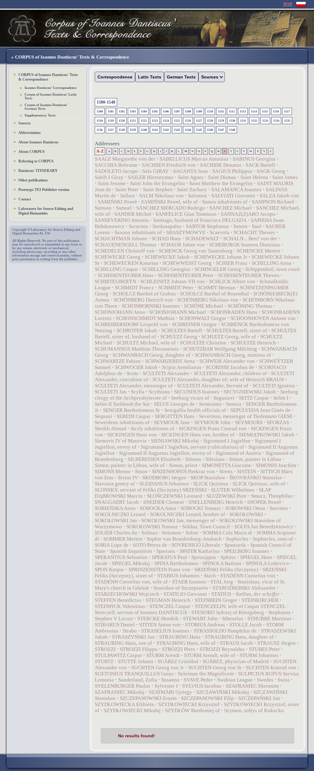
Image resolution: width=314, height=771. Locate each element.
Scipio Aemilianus (181, 367)
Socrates (279, 508)
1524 (166, 120)
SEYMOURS (248, 422)
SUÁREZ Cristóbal (178, 661)
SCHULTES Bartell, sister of (236, 330)
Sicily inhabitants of (152, 428)
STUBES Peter (264, 649)
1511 (221, 111)
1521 (133, 120)
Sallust (127, 196)
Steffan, (258, 594)
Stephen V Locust (114, 618)
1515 (265, 111)
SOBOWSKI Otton (245, 508)
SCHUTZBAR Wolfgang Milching (220, 349)
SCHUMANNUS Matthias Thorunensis (137, 349)
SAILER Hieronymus (151, 177)
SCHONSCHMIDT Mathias (145, 318)
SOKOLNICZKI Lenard (120, 514)
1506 (166, 111)
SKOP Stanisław (208, 477)
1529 (221, 120)
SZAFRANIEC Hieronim (252, 686)
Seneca (233, 404)
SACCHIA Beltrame (116, 165)
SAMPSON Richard (273, 202)
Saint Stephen (158, 189)
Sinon (141, 471)
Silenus (193, 459)
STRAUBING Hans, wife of (186, 643)
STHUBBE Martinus (269, 618)
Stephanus (279, 612)
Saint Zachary (192, 189)
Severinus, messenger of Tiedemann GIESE (246, 416)
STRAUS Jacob (236, 643)
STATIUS (221, 594)
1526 (188, 120)
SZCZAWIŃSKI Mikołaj (222, 692)
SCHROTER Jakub (137, 330)
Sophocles (237, 539)
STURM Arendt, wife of (209, 655)
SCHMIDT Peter (175, 288)
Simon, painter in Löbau (255, 459)
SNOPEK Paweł (264, 502)
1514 (254, 111)
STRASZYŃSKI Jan (133, 637)
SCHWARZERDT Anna (170, 361)
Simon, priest (183, 465)
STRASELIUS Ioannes (165, 631)
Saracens (138, 226)
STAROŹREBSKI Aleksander (244, 588)
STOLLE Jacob (245, 625)
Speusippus (203, 557)
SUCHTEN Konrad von (271, 667)
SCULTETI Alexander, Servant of (212, 386)
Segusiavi (224, 398)
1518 (100, 120)
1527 (199, 120)
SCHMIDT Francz (134, 288)
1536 (100, 129)
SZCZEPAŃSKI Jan (259, 698)
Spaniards (235, 545)
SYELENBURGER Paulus (122, 686)
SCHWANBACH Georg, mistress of (233, 355)
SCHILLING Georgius (166, 269)
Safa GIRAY (155, 171)
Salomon (197, 196)
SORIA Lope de (111, 545)
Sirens (226, 471)
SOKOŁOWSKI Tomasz (152, 527)
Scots (132, 373)
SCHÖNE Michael (203, 306)
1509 (199, 111)
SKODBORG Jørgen (164, 477)
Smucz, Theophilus (272, 496)
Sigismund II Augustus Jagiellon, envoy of (165, 453)
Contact (24, 199)
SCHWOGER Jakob (136, 367)
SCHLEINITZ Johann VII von (172, 281)
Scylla (137, 392)
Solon (192, 533)
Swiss (284, 680)
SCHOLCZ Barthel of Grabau (144, 294)
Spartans (165, 551)
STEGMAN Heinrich (168, 600)
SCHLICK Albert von (232, 281)
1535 (287, 120)
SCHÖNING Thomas (250, 306)
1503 (133, 111)
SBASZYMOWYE (185, 232)
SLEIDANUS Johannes (164, 484)
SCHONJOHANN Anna (120, 312)
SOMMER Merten (122, 539)
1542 (166, 129)
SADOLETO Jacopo (116, 171)
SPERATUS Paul (169, 557)
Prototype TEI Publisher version (43, 190)
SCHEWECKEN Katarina (131, 263)
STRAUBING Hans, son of (123, 643)
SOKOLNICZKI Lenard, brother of (187, 514)
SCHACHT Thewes (254, 232)
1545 (199, 129)
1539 (133, 129)
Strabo (130, 631)
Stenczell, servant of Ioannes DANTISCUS (141, 612)
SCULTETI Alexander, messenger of (134, 386)
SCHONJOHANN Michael (177, 312)
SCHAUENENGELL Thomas (125, 245)
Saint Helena (254, 177)
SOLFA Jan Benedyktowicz (263, 527)
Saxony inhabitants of (138, 232)
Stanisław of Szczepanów (180, 588)
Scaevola (219, 232)
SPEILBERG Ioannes (246, 551)
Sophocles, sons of (273, 539)
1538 (122, 129)
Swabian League (235, 680)
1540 (144, 129)
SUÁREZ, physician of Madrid (236, 661)
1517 (287, 111)
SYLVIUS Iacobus (201, 686)
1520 (122, 120)
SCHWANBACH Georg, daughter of (151, 355)
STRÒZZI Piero (178, 649)
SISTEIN (246, 471)
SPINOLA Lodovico (267, 563)
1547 (221, 129)
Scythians (159, 392)
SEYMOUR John (212, 422)
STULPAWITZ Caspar (118, 655)
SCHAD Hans (166, 238)
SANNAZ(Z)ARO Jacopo (248, 214)
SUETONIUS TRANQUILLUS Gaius (134, 674)
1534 (276, 120)
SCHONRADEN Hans (233, 312)
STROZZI (105, 649)
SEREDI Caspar (134, 416)
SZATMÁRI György (170, 692)
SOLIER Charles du (116, 533)
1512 (232, 111)
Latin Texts (149, 76)
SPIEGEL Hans (256, 557)
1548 (232, 129)
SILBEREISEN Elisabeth (154, 459)
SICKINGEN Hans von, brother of (198, 435)
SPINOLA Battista (221, 563)
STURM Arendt (163, 655)
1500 (100, 111)
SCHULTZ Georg (178, 337)
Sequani (103, 416)
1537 (111, 129)
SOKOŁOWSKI (246, 514)
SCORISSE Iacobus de (230, 367)
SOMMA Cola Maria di (227, 533)
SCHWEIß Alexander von (227, 361)
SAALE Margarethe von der (125, 159)
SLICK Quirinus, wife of (258, 484)
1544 (188, 129)
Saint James (285, 177)
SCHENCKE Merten (258, 251)
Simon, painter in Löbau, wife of (130, 465)
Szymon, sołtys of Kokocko (254, 710)
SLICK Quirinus (210, 484)
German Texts (181, 76)
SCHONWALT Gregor (202, 318)
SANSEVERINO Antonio (122, 220)
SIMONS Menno (113, 471)
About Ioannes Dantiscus (38, 142)
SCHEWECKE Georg (117, 257)
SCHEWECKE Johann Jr (220, 257)
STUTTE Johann (135, 661)
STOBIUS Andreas (205, 625)
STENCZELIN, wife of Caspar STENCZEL (240, 606)
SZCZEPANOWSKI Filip (207, 698)
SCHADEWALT (202, 238)
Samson (103, 208)
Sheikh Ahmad (110, 428)
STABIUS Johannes (178, 576)
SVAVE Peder (198, 680)
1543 (177, 129)
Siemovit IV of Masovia (121, 441)
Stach (210, 576)
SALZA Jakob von (279, 196)
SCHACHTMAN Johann (121, 238)
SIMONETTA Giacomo (226, 465)
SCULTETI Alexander (166, 373)
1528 (210, 120)
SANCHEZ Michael (230, 208)
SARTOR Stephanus (207, 226)
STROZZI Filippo (139, 649)
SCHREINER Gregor (194, 324)
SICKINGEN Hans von (132, 435)
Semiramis (210, 404)
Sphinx (228, 557)
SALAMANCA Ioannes (236, 189)
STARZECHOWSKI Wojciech (127, 594)
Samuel (124, 208)
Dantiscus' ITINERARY (38, 171)
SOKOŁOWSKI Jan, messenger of (178, 520)
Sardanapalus (167, 226)
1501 (111, 111)
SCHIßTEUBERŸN (115, 281)
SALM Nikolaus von (161, 196)
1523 (155, 120)
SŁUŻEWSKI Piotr (226, 496)
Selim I (281, 398)
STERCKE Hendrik (158, 618)
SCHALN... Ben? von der (250, 238)
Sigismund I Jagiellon (227, 441)
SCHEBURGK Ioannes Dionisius (244, 245)
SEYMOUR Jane (172, 422)
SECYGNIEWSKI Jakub (250, 392)
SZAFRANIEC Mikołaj (119, 692)
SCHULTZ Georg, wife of (228, 337)
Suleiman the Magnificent (206, 674)
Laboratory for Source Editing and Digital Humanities (45, 211)
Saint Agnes (191, 177)
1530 (232, 120)
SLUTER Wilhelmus (233, 490)
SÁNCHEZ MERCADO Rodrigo (170, 208)
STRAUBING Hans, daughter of (239, 637)
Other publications (33, 180)
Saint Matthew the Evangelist (221, 183)
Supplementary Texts (40, 115)
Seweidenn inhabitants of (122, 422)
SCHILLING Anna (271, 263)
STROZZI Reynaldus (222, 649)
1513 (243, 111)
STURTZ (104, 661)
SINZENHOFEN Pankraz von (183, 471)
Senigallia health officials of (195, 410)
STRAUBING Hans (180, 637)
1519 (111, 120)
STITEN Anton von (160, 625)
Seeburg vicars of (190, 398)
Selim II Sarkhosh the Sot (122, 404)
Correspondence (115, 76)
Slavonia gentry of (115, 484)
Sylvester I (166, 686)
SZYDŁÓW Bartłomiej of (192, 710)
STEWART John (200, 618)
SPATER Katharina (199, 551)
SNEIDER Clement (163, 502)
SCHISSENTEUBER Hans (126, 275)
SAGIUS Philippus (232, 171)
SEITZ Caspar (254, 398)
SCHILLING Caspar (116, 269)
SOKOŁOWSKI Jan (116, 520)
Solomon (171, 533)
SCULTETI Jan (111, 392)
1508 (188, 111)
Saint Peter (127, 189)
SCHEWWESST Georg (187, 263)
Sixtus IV (128, 477)
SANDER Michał (132, 214)
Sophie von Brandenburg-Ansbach (184, 539)
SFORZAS (278, 422)
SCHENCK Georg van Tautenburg (195, 251)
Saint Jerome (112, 183)
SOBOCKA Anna (158, 508)
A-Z (100, 151)
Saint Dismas (222, 177)
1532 (254, 120)
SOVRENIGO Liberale (195, 545)
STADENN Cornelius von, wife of (131, 582)
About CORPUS (31, 152)
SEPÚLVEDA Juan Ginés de (260, 410)
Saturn (240, 226)
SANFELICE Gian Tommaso (185, 214)
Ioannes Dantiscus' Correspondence (51, 87)
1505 (155, 111)
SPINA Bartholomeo (176, 563)
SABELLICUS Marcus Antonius (193, 159)
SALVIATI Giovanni (233, 196)
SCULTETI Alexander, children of (230, 373)
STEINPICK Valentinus (120, 606)
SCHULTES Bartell (181, 330)
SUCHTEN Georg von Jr (157, 667)
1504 (144, 111)
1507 (177, 111)
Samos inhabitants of (224, 202)
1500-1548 (106, 102)
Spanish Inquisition (131, 551)
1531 (243, 120)
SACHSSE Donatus (220, 165)
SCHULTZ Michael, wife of (146, 343)
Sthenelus (232, 618)
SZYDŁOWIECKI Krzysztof (189, 704)
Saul (256, 226)
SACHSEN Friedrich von (169, 165)
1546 (210, 129)
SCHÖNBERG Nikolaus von (207, 300)
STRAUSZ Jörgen (276, 643)
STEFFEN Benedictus (118, 600)
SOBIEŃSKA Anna (116, 508)
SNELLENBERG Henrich (215, 502)
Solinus (149, 533)
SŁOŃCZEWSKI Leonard (174, 496)
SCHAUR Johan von (183, 245)
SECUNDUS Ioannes (196, 392)
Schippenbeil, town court (272, 269)
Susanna (170, 680)
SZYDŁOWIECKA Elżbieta (124, 704)
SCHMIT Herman (217, 288)
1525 (177, 120)
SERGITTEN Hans (175, 416)
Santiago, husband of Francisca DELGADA (200, 220)
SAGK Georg (271, 171)
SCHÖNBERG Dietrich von (143, 300)
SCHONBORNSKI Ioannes (151, 306)
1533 (265, 120)
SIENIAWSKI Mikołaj (175, 441)
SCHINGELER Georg (218, 269)
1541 (155, 129)
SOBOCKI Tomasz (201, 508)
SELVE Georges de (174, 404)
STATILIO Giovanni (185, 594)
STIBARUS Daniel (115, 625)
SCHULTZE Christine (203, 343)
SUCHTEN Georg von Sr (215, 667)
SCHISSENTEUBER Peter (186, 275)
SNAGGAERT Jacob (117, 502)
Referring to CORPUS (36, 161)
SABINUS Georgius (254, 159)
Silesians (215, 459)
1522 (144, 120)
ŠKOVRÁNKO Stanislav (255, 477)
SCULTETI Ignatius (274, 386)
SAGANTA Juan (190, 171)
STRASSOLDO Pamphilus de (225, 631)
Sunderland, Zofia (137, 680)
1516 (276, 111)
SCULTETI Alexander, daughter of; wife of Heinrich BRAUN (218, 379)
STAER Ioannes (189, 582)
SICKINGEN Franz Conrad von (213, 428)
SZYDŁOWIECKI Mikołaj (132, 710)
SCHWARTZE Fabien (118, 361)
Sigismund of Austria (238, 453)
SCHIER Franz (231, 263)
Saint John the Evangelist (157, 183)
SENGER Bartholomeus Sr (131, 410)
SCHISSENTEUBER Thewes (248, 275)
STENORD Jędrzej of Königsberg (227, 612)
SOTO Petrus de (150, 545)
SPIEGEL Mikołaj (131, 563)
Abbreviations (29, 133)
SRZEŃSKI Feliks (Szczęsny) (226, 569)
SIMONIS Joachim (276, 465)
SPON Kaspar (109, 569)
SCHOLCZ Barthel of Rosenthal (214, 294)
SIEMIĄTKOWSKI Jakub (266, 435)
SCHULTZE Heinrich (253, 343)
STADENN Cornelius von (247, 576)
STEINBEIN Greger (216, 600)
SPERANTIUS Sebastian (121, 557)
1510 (210, 111)
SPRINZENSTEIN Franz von (159, 569)
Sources (24, 123)
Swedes (265, 680)
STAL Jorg (221, 582)
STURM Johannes (258, 655)
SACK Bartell (260, 165)
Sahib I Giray (109, 177)
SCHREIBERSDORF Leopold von (131, 324)
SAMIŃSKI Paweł (117, 202)
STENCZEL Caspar (169, 606)
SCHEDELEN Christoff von (125, 251)
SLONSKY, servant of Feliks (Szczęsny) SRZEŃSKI (151, 490)
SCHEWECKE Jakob (167, 257)
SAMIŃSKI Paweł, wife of (169, 202)
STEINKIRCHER (260, 600)
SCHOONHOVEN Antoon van (263, 318)
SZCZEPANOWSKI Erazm (148, 698)
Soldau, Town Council (206, 527)
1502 (122, 111)
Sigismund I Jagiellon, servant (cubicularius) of (192, 447)
